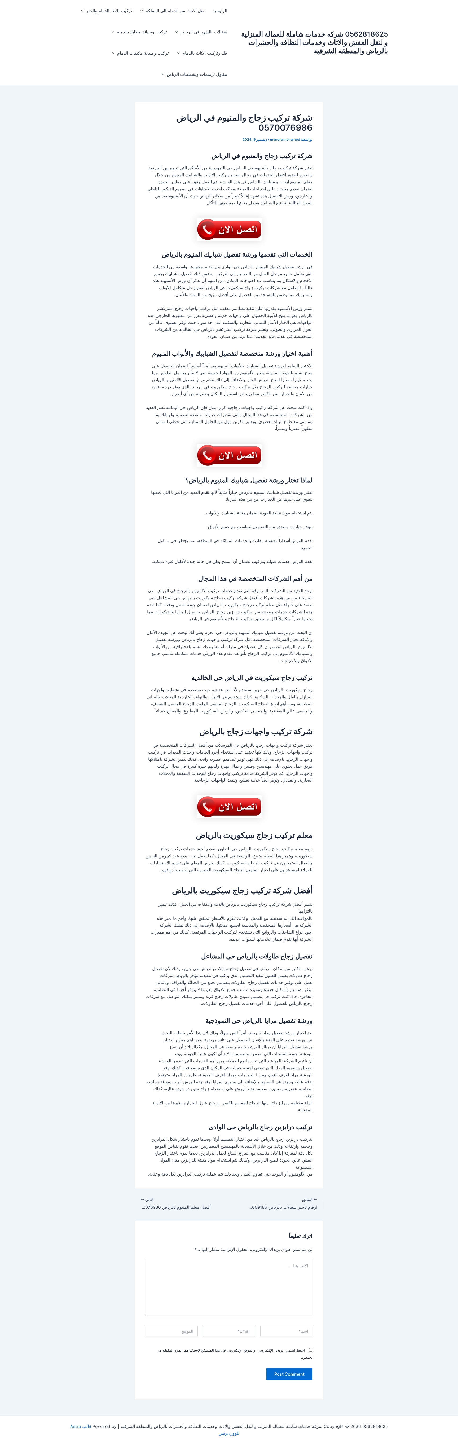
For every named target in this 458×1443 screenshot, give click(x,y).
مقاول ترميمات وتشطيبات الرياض (197, 74)
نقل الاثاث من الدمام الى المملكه (175, 10)
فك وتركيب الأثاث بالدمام (204, 53)
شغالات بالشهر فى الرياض (203, 31)
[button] (143, 10)
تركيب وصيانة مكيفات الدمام (143, 53)
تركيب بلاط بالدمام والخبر (109, 10)
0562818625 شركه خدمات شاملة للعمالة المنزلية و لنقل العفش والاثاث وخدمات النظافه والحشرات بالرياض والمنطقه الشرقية (314, 42)
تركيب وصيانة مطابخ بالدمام (142, 31)
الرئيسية (220, 10)
